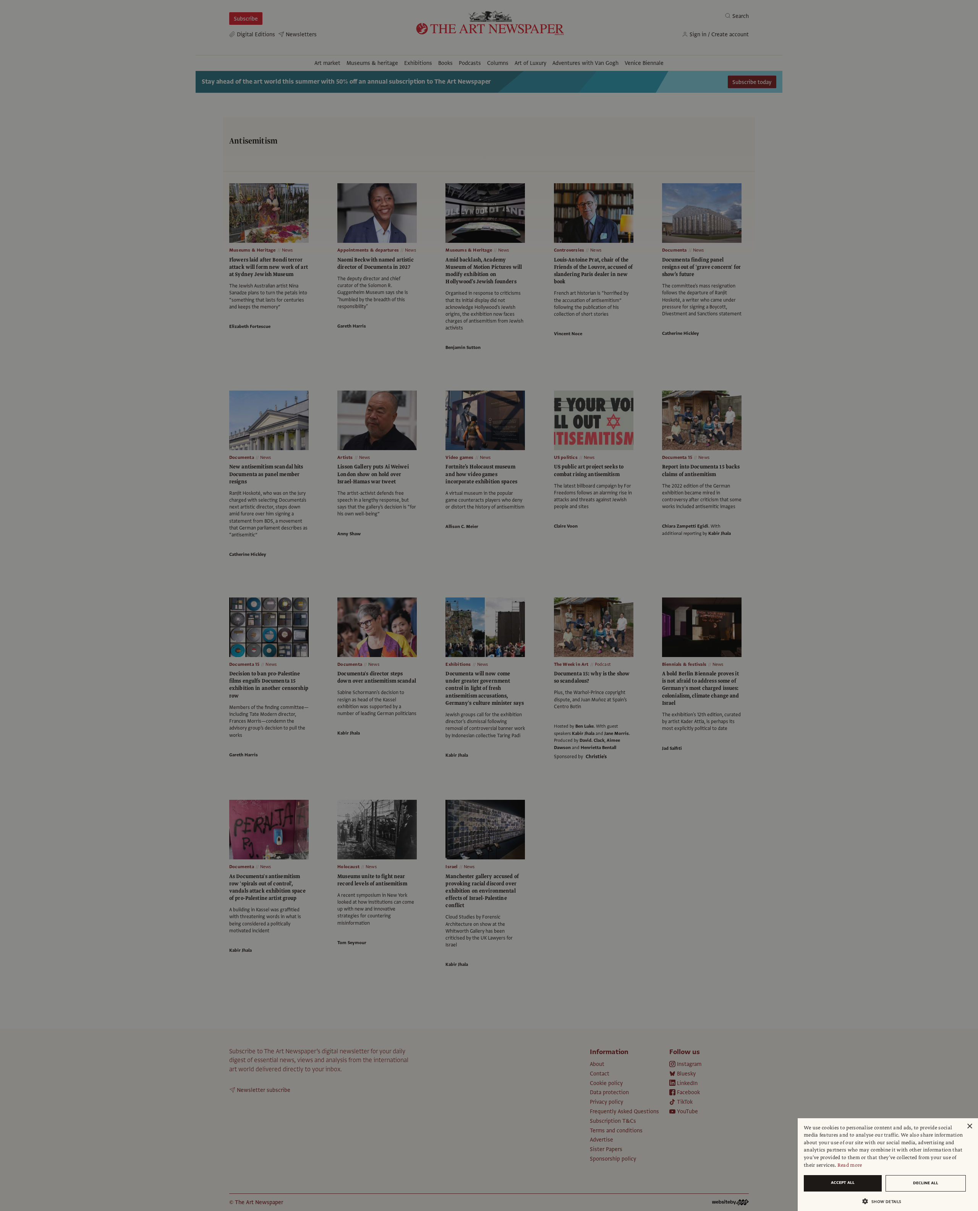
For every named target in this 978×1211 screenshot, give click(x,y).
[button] (885, 1201)
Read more (849, 1165)
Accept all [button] (843, 1182)
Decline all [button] (925, 1183)
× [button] (969, 1126)
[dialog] (888, 1164)
